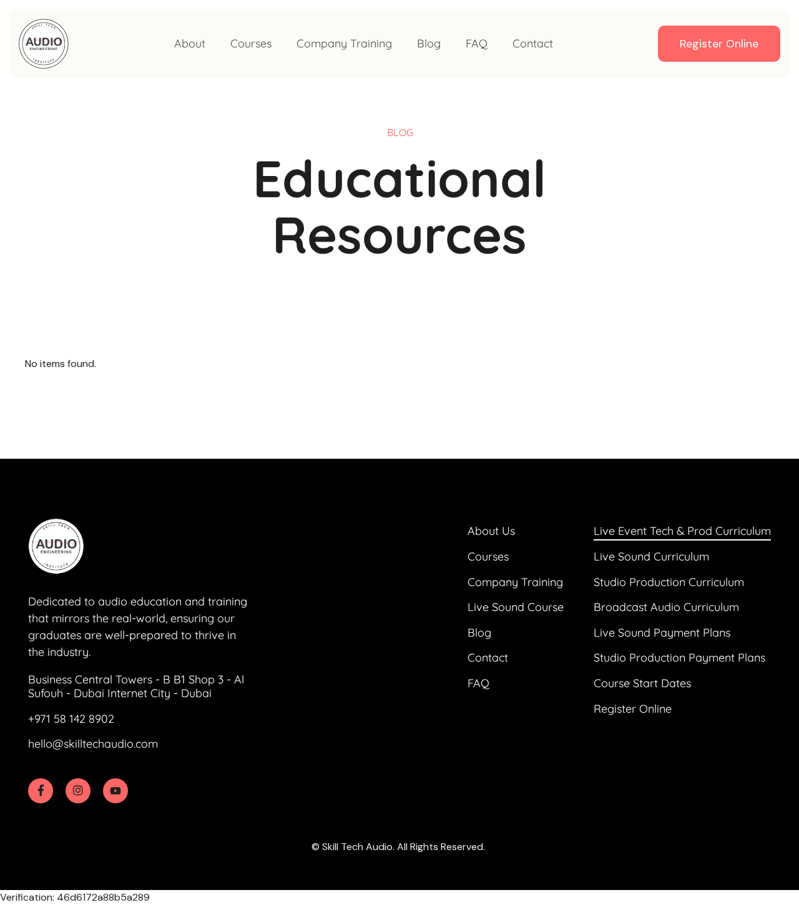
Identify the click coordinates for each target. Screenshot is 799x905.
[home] (44, 44)
